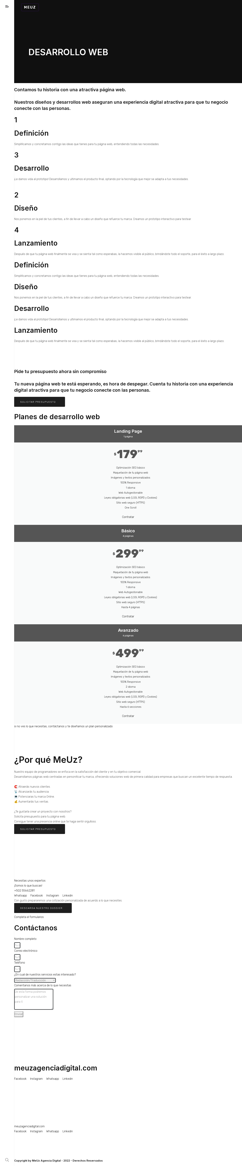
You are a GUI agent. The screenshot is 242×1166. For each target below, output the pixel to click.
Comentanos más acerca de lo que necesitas (42, 985)
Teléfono (19, 962)
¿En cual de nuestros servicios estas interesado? (45, 974)
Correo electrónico (25, 950)
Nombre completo (25, 939)
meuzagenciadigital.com (55, 1068)
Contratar (128, 517)
